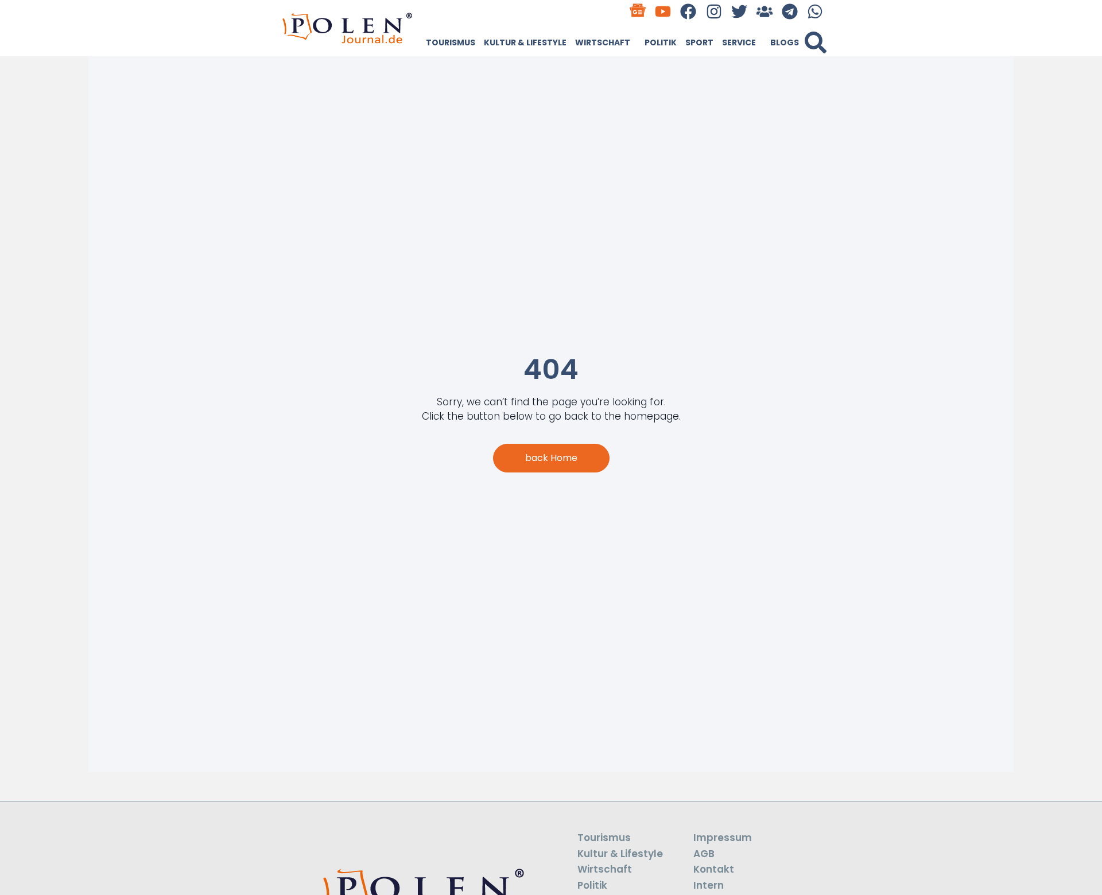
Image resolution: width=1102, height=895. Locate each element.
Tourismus (450, 42)
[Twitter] (739, 11)
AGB (704, 854)
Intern (708, 885)
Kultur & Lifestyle (525, 42)
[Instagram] (714, 11)
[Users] (764, 11)
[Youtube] (663, 11)
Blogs (784, 42)
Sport (699, 42)
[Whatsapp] (815, 11)
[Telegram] (790, 11)
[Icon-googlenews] (638, 11)
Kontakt (713, 869)
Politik (661, 42)
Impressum (722, 837)
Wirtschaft (602, 42)
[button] (815, 42)
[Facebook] (688, 11)
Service (739, 42)
